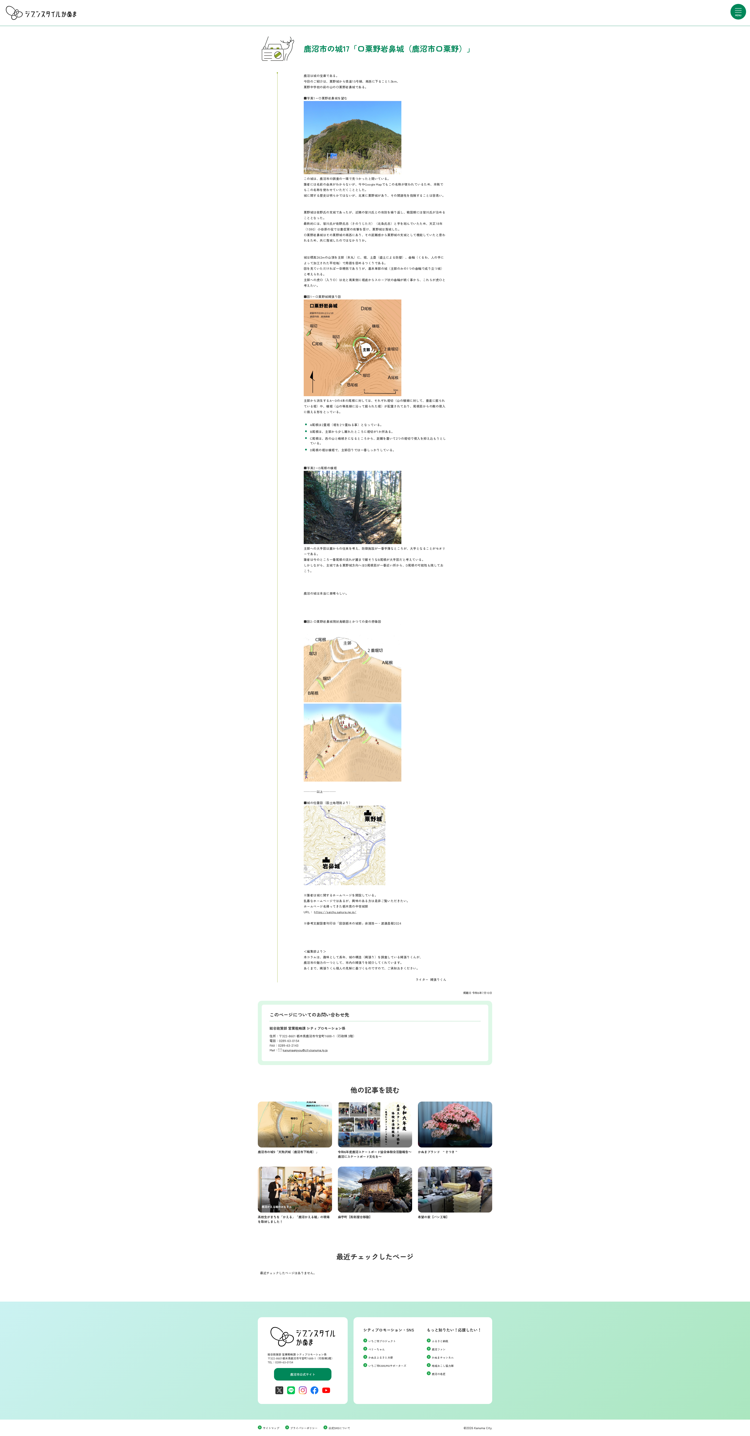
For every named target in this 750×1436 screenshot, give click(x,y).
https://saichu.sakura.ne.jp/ (335, 912)
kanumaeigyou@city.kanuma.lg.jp (305, 1050)
